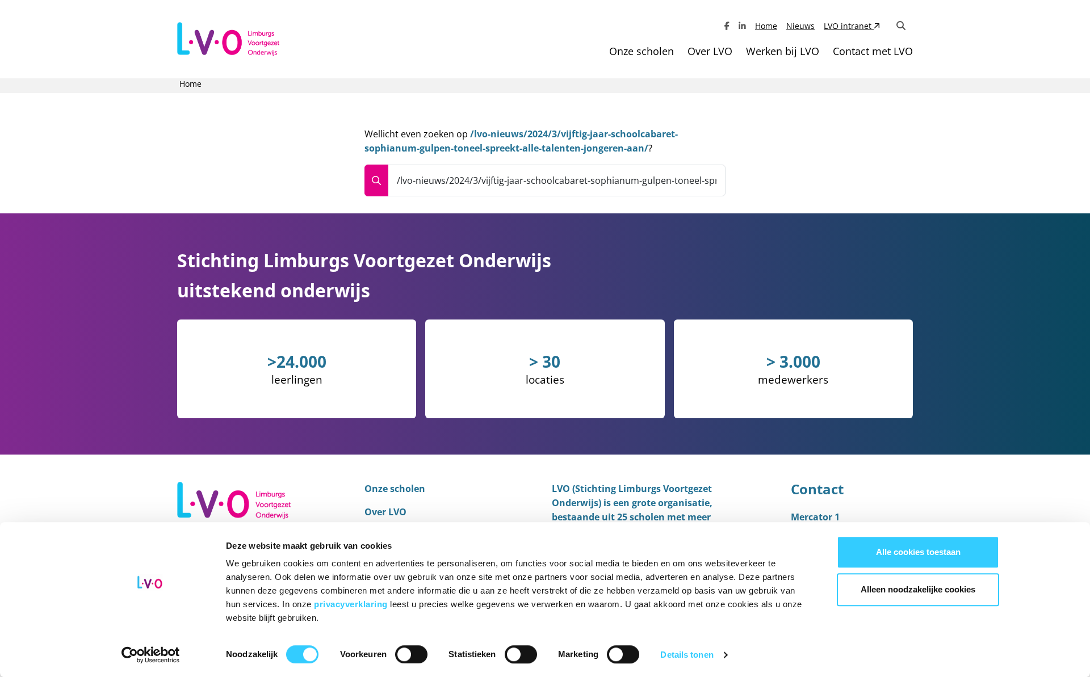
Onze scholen (641, 51)
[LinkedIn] (742, 25)
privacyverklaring (352, 604)
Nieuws (800, 25)
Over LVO (709, 51)
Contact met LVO (873, 51)
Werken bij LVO (782, 51)
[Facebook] (727, 25)
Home (766, 25)
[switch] (411, 654)
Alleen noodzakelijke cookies (918, 589)
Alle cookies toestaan (918, 552)
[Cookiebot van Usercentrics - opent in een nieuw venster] (150, 654)
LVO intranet (849, 25)
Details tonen (686, 654)
